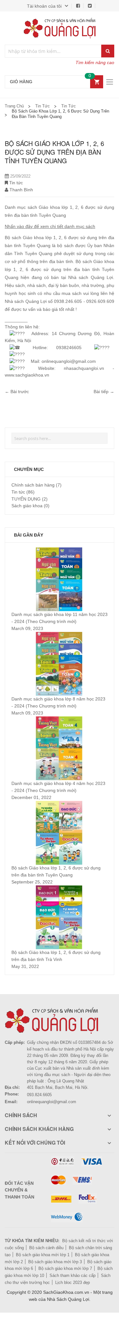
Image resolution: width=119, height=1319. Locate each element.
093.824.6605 (39, 1094)
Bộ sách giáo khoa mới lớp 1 (42, 1254)
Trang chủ (14, 106)
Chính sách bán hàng (33, 484)
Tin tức (42, 106)
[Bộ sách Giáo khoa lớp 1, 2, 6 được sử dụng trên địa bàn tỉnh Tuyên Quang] (59, 804)
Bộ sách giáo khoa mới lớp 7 (65, 1268)
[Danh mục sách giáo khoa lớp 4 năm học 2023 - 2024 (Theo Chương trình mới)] (59, 719)
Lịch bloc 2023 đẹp (72, 1282)
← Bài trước (17, 391)
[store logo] (59, 28)
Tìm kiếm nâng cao (95, 62)
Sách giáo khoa (27, 505)
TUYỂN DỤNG (26, 499)
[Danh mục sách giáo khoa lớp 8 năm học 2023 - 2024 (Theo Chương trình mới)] (59, 635)
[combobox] (53, 51)
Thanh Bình (21, 189)
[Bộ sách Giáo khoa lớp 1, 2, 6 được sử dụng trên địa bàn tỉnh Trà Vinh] (59, 888)
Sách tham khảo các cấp (73, 1275)
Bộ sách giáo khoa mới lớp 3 (55, 1261)
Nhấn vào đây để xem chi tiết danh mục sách (50, 226)
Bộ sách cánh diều (46, 1247)
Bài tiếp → (104, 391)
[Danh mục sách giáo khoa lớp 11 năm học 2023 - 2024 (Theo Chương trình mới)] (59, 550)
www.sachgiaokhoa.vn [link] (27, 374)
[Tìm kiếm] (107, 51)
